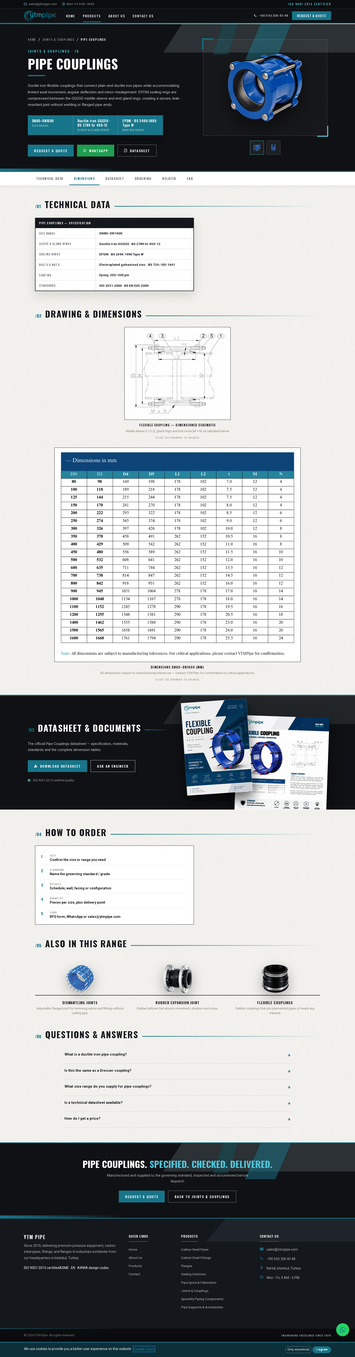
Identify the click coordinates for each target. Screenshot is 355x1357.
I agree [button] (321, 1349)
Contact (134, 1274)
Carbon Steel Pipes (194, 1249)
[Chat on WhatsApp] (342, 1329)
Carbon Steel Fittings (196, 1258)
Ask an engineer (113, 766)
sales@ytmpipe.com (43, 4)
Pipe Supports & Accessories (202, 1307)
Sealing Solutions (193, 1274)
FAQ (190, 178)
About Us (135, 1258)
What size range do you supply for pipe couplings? (107, 1086)
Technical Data (49, 178)
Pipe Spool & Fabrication (198, 1282)
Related (169, 178)
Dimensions (84, 178)
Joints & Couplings (58, 39)
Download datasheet (60, 766)
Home (32, 39)
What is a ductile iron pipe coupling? (95, 1054)
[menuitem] (70, 16)
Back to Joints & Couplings (202, 1196)
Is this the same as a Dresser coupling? (97, 1070)
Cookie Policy (144, 1349)
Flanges (186, 1266)
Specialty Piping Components (202, 1299)
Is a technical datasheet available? (93, 1102)
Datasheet (140, 150)
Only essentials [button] (298, 1349)
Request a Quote (311, 15)
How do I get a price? (82, 1118)
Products (135, 1266)
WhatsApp (98, 150)
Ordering (143, 178)
